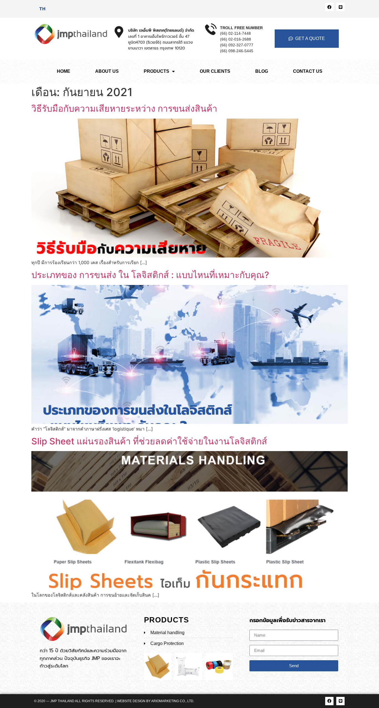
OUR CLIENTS (215, 71)
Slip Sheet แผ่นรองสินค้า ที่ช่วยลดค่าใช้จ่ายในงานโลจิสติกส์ (149, 441)
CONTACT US (307, 71)
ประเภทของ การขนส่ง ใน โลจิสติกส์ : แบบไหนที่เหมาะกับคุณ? (150, 274)
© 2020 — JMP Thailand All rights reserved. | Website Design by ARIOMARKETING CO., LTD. (114, 701)
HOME (63, 71)
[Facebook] (329, 7)
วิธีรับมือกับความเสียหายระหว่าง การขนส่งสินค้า (124, 108)
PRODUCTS (156, 71)
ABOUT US (107, 71)
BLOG (261, 71)
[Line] (340, 7)
